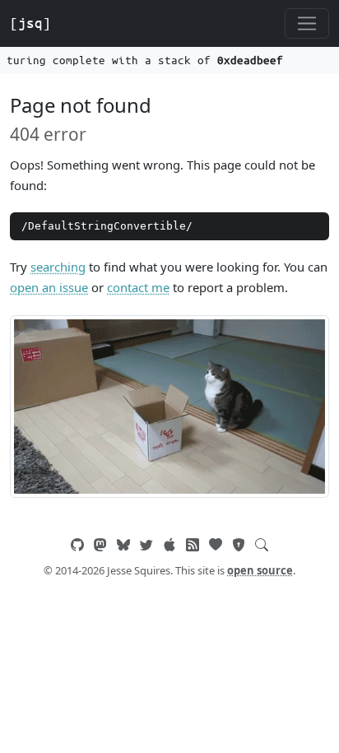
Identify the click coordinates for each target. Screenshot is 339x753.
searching (58, 266)
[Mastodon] (100, 545)
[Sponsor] (215, 545)
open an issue (49, 287)
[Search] (261, 545)
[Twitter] (146, 545)
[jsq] (30, 23)
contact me (138, 287)
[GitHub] (77, 545)
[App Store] (169, 545)
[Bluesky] (123, 545)
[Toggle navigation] (307, 24)
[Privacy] (238, 545)
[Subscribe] (192, 545)
